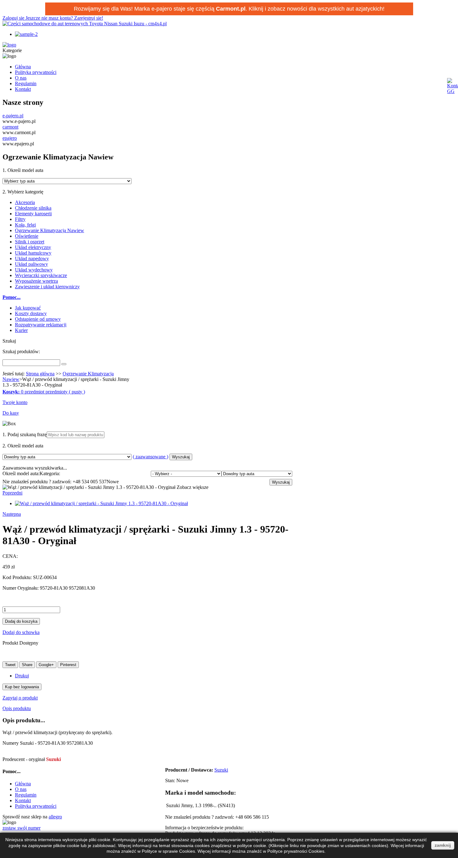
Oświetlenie (26, 236)
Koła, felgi (25, 224)
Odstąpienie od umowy (38, 319)
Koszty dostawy (31, 313)
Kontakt (23, 89)
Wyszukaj (181, 457)
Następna (11, 514)
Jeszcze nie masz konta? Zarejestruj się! (64, 18)
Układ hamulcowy (33, 253)
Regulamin (25, 83)
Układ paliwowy (31, 264)
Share (27, 664)
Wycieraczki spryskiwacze (41, 275)
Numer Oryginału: (21, 588)
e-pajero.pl (12, 115)
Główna (23, 66)
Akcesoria (25, 202)
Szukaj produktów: (21, 351)
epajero (9, 138)
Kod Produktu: (17, 577)
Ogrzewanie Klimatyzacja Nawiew (49, 230)
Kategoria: (50, 473)
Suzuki (221, 770)
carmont (10, 126)
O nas (20, 77)
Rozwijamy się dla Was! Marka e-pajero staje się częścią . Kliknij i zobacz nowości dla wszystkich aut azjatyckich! (229, 9)
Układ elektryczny (33, 247)
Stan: (170, 780)
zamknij (443, 845)
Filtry (20, 219)
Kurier (21, 330)
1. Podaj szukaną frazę (24, 434)
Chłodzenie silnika (33, 208)
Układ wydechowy (34, 269)
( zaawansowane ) (150, 456)
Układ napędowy (32, 258)
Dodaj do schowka (21, 632)
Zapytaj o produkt (20, 697)
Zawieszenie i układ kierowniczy (47, 286)
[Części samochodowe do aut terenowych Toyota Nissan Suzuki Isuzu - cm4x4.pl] (84, 23)
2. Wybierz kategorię (22, 191)
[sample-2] (26, 34)
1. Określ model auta (22, 170)
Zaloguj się (14, 18)
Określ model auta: (21, 473)
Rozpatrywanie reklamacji (40, 324)
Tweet (10, 664)
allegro (55, 816)
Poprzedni (12, 492)
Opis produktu (16, 708)
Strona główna (40, 373)
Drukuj (22, 675)
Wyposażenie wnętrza (36, 281)
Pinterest (68, 664)
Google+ (46, 664)
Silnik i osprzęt (29, 241)
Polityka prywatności (35, 72)
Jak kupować (28, 307)
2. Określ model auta (22, 445)
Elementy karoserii (33, 213)
